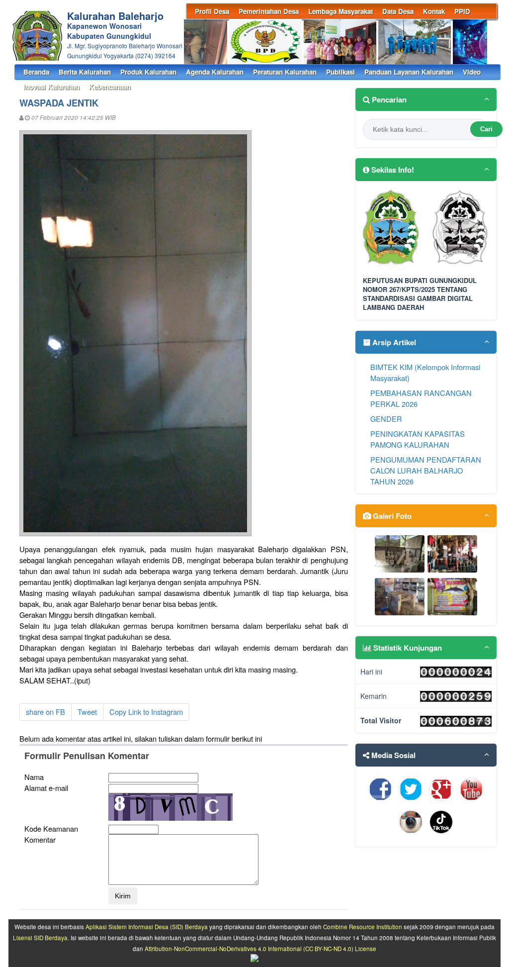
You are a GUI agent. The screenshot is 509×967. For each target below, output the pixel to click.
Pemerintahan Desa (269, 11)
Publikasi (340, 72)
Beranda (36, 72)
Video (472, 72)
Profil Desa (212, 11)
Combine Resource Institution (362, 927)
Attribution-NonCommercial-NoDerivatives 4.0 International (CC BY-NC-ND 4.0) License (260, 949)
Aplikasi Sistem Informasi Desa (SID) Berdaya (146, 927)
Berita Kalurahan (85, 72)
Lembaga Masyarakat (340, 11)
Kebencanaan (110, 87)
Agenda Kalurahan (215, 72)
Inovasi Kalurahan (51, 87)
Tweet (87, 711)
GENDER (386, 418)
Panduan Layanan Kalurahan (408, 72)
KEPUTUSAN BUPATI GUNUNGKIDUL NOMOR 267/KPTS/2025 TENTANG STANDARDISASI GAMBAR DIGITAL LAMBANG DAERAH (420, 294)
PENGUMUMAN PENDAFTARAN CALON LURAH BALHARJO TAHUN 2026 (425, 470)
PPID (462, 11)
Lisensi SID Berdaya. (41, 938)
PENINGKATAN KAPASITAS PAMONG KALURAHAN (417, 439)
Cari (486, 129)
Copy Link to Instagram (146, 711)
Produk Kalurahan (148, 72)
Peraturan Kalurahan (285, 72)
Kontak (434, 11)
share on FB (45, 711)
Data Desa (398, 11)
